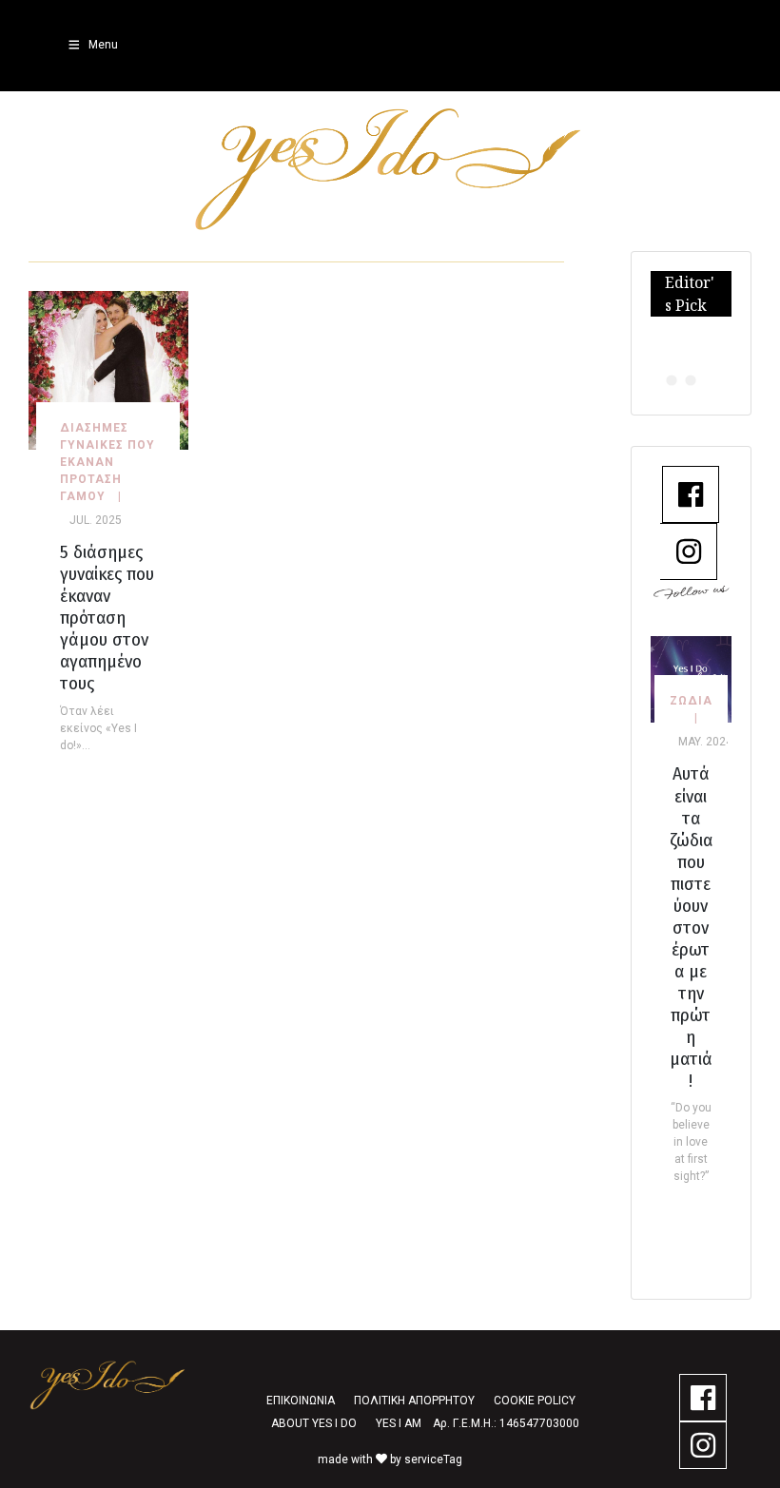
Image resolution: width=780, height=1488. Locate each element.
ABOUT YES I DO (314, 1423)
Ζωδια (691, 700)
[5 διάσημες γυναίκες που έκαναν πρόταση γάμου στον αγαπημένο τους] (108, 369)
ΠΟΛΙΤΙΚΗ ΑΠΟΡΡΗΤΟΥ (414, 1400)
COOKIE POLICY (534, 1400)
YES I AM (398, 1423)
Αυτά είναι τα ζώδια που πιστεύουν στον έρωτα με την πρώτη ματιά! (691, 927)
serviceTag (433, 1459)
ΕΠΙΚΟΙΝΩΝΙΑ (300, 1400)
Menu (103, 44)
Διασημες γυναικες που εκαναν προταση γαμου (107, 462)
